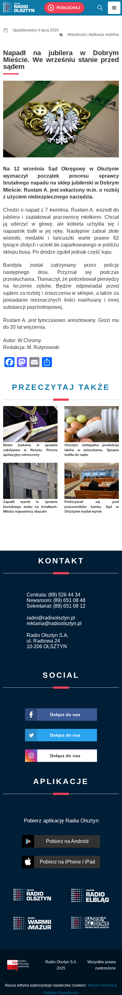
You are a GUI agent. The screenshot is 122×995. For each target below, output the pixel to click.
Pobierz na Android (67, 841)
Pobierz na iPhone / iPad (67, 861)
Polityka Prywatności (61, 993)
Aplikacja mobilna (104, 34)
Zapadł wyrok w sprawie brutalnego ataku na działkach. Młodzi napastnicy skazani (30, 506)
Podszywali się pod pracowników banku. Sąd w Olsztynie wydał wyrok (91, 506)
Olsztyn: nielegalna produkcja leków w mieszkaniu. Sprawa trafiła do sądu (91, 450)
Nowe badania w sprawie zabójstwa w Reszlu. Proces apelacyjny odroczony (30, 450)
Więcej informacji (102, 985)
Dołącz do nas (65, 714)
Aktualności (77, 34)
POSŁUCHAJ (68, 8)
